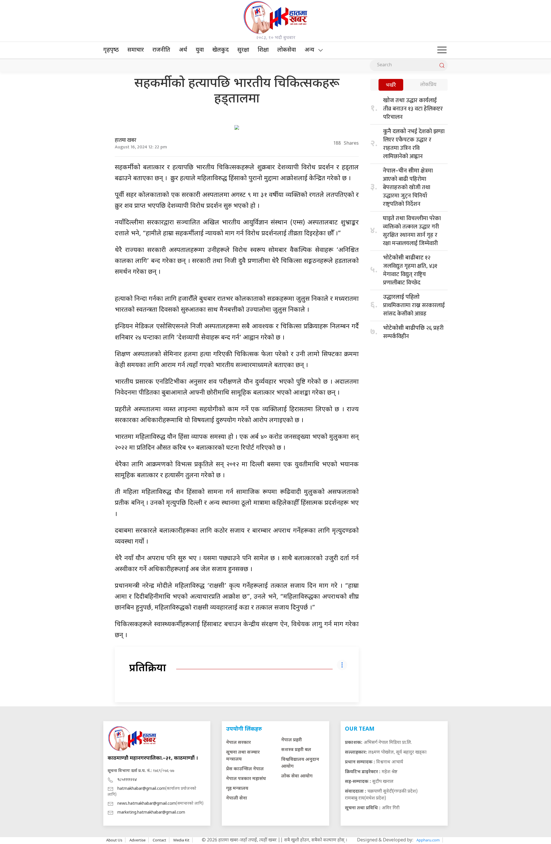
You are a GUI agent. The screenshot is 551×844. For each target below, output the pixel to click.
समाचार (135, 50)
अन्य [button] (309, 50)
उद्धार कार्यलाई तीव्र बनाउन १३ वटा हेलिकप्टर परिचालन (413, 109)
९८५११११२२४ (127, 780)
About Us (114, 840)
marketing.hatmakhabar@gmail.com (151, 812)
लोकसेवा (286, 50)
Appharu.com (428, 840)
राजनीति (161, 50)
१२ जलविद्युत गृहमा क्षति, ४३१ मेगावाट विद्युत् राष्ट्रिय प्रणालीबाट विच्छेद (410, 270)
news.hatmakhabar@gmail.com (146, 803)
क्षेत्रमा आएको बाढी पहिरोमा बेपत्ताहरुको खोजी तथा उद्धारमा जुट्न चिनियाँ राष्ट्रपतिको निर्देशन (408, 187)
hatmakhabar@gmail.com (141, 788)
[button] (442, 50)
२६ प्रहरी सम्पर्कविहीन (413, 332)
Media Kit (181, 840)
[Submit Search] (442, 65)
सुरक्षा (243, 50)
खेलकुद (220, 50)
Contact (159, 840)
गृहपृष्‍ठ (111, 50)
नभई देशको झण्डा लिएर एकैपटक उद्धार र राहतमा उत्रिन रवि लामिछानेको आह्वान (414, 144)
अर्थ (183, 50)
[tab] (391, 85)
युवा (200, 50)
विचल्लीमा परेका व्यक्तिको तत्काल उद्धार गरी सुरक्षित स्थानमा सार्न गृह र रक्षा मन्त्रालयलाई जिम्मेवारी (412, 231)
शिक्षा (263, 50)
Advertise (137, 840)
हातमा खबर (125, 140)
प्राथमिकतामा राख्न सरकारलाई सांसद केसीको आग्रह (414, 306)
